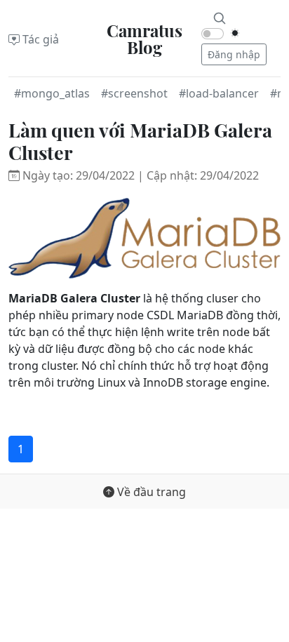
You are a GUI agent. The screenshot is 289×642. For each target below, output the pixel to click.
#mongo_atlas (52, 93)
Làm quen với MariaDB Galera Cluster (140, 141)
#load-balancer (219, 93)
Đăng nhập (234, 54)
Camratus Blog (144, 38)
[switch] (212, 33)
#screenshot (134, 93)
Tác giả (39, 39)
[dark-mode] (235, 33)
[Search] (219, 17)
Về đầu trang (150, 492)
